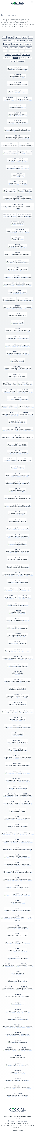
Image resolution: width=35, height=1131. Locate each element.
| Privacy (17, 1118)
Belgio (25, 37)
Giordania (28, 44)
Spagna (22, 58)
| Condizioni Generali (19, 1116)
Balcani (10, 37)
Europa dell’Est (20, 41)
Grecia (6, 47)
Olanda (8, 54)
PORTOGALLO (16, 54)
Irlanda (22, 47)
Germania (7, 44)
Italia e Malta (13, 51)
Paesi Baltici (26, 54)
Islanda (29, 47)
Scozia (16, 58)
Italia (5, 51)
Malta (21, 51)
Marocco (28, 51)
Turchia (13, 61)
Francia (29, 41)
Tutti (4, 37)
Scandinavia (7, 58)
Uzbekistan (21, 61)
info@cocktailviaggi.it (9, 1123)
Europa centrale (8, 41)
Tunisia (29, 58)
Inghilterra (13, 47)
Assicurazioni (8, 1116)
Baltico (17, 37)
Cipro (30, 37)
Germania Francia (17, 44)
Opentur (21, 1130)
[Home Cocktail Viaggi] (18, 3)
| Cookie (28, 1116)
